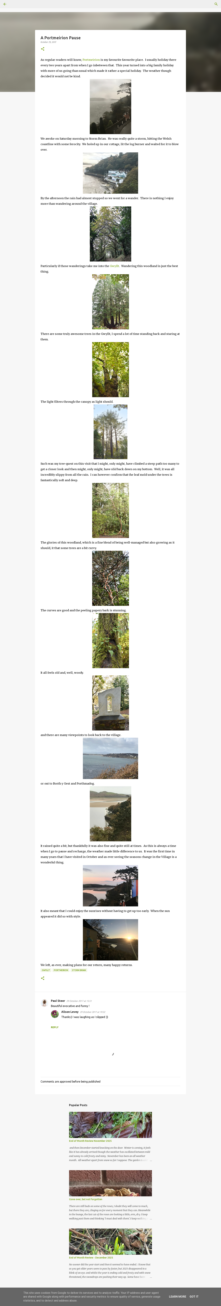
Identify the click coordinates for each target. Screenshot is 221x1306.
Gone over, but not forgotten (85, 1199)
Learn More (177, 1296)
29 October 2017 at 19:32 (92, 1012)
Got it (194, 1296)
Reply (55, 1027)
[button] (43, 49)
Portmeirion (91, 59)
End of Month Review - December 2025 (91, 1257)
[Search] (14, 4)
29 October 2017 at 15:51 (79, 1001)
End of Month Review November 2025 (90, 1141)
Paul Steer (58, 1000)
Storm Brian (79, 970)
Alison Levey (70, 1011)
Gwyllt (114, 266)
